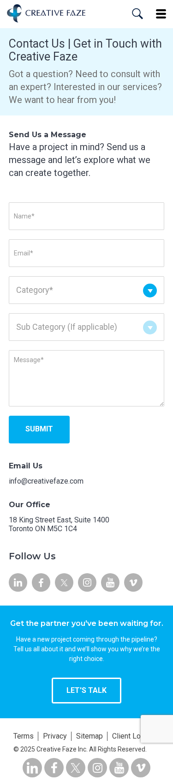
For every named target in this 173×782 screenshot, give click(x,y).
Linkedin (18, 582)
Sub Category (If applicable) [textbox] (66, 327)
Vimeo (133, 582)
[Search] (137, 14)
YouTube (110, 582)
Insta (87, 582)
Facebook (41, 582)
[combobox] (87, 287)
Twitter (64, 582)
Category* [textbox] (34, 290)
